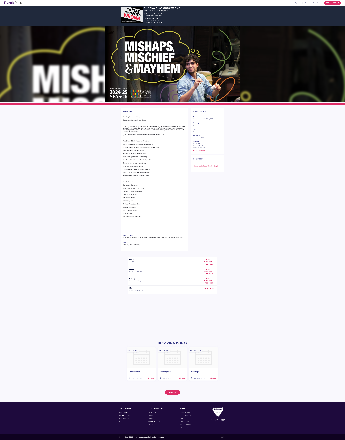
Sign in (297, 3)
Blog (181, 418)
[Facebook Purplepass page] (211, 420)
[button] (162, 20)
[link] (207, 150)
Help (306, 3)
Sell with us (317, 3)
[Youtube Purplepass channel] (224, 420)
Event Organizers (186, 415)
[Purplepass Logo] (13, 2)
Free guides (184, 421)
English (223, 437)
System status (185, 424)
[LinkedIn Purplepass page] (218, 420)
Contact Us (184, 427)
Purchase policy (124, 415)
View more (172, 392)
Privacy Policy (124, 418)
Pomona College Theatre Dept (206, 166)
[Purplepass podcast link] (221, 420)
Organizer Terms (154, 421)
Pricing (150, 415)
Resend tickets (124, 412)
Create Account (332, 3)
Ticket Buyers (185, 412)
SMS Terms (122, 421)
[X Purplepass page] (214, 420)
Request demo (153, 418)
